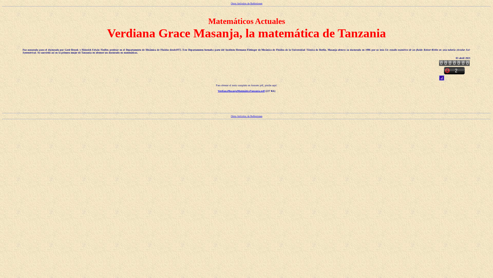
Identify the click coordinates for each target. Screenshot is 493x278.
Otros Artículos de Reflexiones (246, 3)
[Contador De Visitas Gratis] (454, 64)
